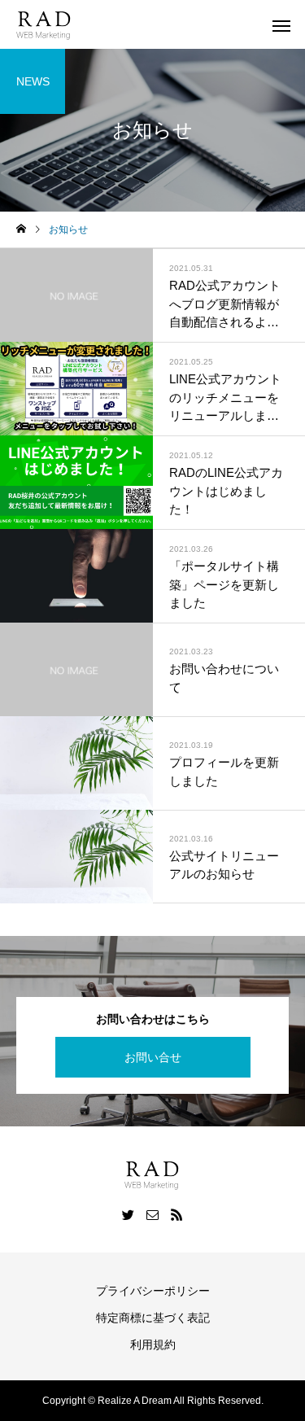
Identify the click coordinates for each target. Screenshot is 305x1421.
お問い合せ (152, 1057)
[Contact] (153, 1214)
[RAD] (44, 24)
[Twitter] (128, 1214)
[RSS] (177, 1214)
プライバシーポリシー (153, 1290)
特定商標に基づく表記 (153, 1317)
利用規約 (153, 1344)
